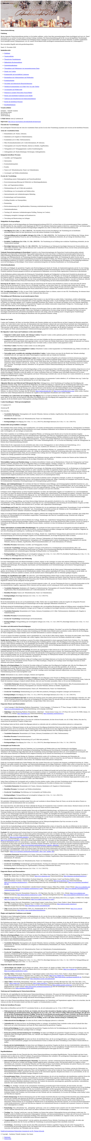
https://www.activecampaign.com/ (13, 709)
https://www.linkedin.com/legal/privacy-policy (30, 888)
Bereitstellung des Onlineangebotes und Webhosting (19, 77)
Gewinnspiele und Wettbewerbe (13, 89)
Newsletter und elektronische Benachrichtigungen (18, 83)
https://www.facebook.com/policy (19, 837)
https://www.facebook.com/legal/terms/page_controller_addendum (39, 845)
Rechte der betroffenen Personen (13, 101)
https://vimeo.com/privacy (40, 983)
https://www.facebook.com (61, 880)
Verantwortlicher (9, 56)
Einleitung (7, 53)
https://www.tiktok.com (10, 899)
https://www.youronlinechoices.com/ (64, 391)
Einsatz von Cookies (10, 71)
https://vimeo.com (14, 983)
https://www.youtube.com (56, 975)
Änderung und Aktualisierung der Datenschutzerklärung (20, 98)
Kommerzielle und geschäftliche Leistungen (16, 74)
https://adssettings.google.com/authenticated (37, 905)
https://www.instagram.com (42, 876)
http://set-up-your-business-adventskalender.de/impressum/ (24, 121)
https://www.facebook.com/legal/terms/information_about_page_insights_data (32, 851)
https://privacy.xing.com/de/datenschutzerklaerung (31, 910)
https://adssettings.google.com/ (24, 988)
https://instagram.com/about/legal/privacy (75, 876)
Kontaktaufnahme (9, 80)
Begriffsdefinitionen (9, 104)
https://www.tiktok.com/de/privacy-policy (42, 899)
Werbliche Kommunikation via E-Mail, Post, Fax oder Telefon (21, 86)
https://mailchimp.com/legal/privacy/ (53, 713)
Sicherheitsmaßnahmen (10, 65)
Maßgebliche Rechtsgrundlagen (13, 62)
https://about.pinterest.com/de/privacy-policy (29, 894)
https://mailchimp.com (23, 713)
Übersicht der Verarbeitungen (12, 59)
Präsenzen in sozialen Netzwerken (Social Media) (18, 92)
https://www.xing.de (76, 908)
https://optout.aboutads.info (43, 391)
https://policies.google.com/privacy (67, 904)
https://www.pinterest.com (77, 893)
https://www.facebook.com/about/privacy (15, 882)
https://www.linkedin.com (82, 887)
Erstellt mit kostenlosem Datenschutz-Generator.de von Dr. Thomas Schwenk (22, 1131)
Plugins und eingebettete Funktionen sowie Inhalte (18, 95)
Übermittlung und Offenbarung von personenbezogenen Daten (21, 68)
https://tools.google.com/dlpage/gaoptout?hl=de (68, 977)
